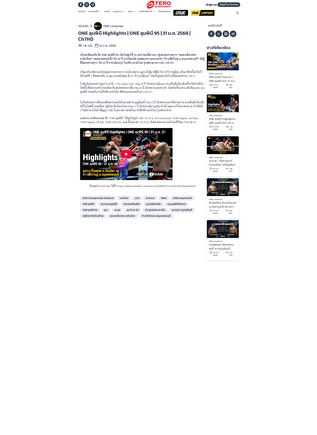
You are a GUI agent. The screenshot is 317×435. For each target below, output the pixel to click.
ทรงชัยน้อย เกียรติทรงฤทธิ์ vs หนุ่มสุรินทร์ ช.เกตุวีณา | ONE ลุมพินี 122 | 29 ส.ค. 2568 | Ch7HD (222, 247)
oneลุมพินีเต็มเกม (176, 204)
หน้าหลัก (83, 26)
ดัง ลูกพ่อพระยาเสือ (155, 210)
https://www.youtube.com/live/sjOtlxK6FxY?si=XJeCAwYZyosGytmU (155, 186)
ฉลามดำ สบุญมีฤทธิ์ (182, 210)
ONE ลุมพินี (88, 204)
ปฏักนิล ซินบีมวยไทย (93, 216)
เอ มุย (117, 210)
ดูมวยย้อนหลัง (153, 204)
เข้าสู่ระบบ (211, 5)
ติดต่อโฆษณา (164, 11)
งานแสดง (117, 11)
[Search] (237, 13)
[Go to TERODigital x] (86, 4)
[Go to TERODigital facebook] (80, 4)
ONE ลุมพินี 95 (90, 210)
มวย (137, 198)
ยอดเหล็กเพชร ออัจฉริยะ (122, 216)
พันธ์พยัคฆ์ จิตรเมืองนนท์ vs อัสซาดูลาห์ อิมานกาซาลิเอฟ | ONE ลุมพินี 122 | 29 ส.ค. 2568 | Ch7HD (222, 205)
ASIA (130, 11)
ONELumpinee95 (182, 198)
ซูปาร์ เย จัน (133, 210)
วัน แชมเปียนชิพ (131, 204)
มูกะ (106, 210)
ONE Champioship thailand (98, 198)
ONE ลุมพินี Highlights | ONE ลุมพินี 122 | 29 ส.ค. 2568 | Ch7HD (222, 121)
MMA (163, 198)
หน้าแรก (82, 11)
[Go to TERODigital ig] (92, 4)
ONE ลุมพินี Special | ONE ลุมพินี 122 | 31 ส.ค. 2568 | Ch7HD (222, 79)
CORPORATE (145, 11)
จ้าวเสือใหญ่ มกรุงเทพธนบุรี (156, 216)
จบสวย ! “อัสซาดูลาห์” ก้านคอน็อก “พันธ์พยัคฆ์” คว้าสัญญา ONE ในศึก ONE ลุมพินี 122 (222, 163)
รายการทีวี (93, 11)
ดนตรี (107, 11)
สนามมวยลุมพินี (109, 204)
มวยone (150, 198)
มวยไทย (124, 198)
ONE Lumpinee (113, 26)
